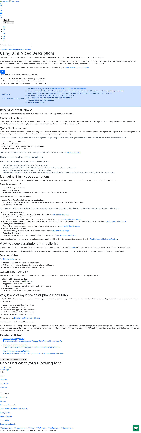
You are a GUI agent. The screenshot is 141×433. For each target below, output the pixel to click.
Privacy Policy (5, 412)
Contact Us (4, 383)
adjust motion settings (60, 231)
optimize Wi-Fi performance (70, 226)
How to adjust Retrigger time (32, 340)
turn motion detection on (71, 219)
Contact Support (6, 367)
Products (3, 380)
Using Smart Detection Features (32, 346)
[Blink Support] (9, 1)
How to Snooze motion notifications (33, 352)
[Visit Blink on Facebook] (6, 428)
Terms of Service (6, 416)
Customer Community (8, 405)
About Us (3, 397)
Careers (3, 401)
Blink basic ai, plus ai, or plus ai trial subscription (68, 89)
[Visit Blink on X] (31, 428)
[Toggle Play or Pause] (2, 72)
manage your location (116, 91)
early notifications (73, 152)
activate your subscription (116, 221)
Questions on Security (8, 424)
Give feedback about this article (14, 359)
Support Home (5, 50)
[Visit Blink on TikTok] (41, 428)
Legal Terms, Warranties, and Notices (13, 409)
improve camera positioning (65, 235)
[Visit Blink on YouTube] (53, 428)
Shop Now (3, 387)
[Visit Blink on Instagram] (20, 428)
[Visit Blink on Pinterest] (67, 428)
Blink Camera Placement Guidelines (27, 318)
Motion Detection (24, 50)
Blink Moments (8, 259)
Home (2, 376)
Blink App (14, 50)
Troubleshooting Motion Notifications (103, 239)
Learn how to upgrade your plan (77, 67)
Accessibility (4, 420)
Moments (72, 247)
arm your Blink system (60, 215)
